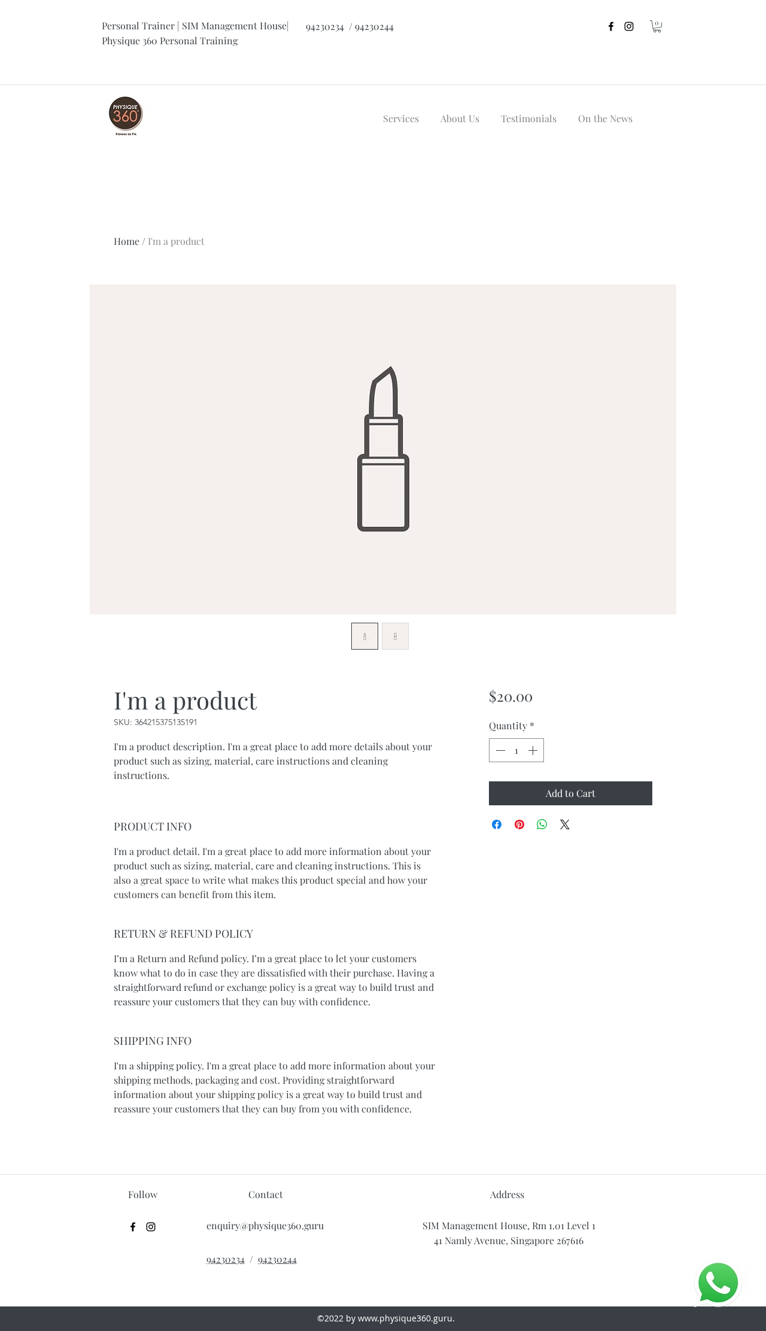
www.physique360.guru (405, 1318)
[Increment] (533, 750)
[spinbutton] (516, 750)
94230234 (225, 1259)
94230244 (277, 1259)
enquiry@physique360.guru (265, 1225)
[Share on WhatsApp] (542, 824)
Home (126, 241)
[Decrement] (499, 750)
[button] (657, 26)
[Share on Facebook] (497, 824)
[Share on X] (565, 824)
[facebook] (611, 26)
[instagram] (629, 26)
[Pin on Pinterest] (519, 824)
